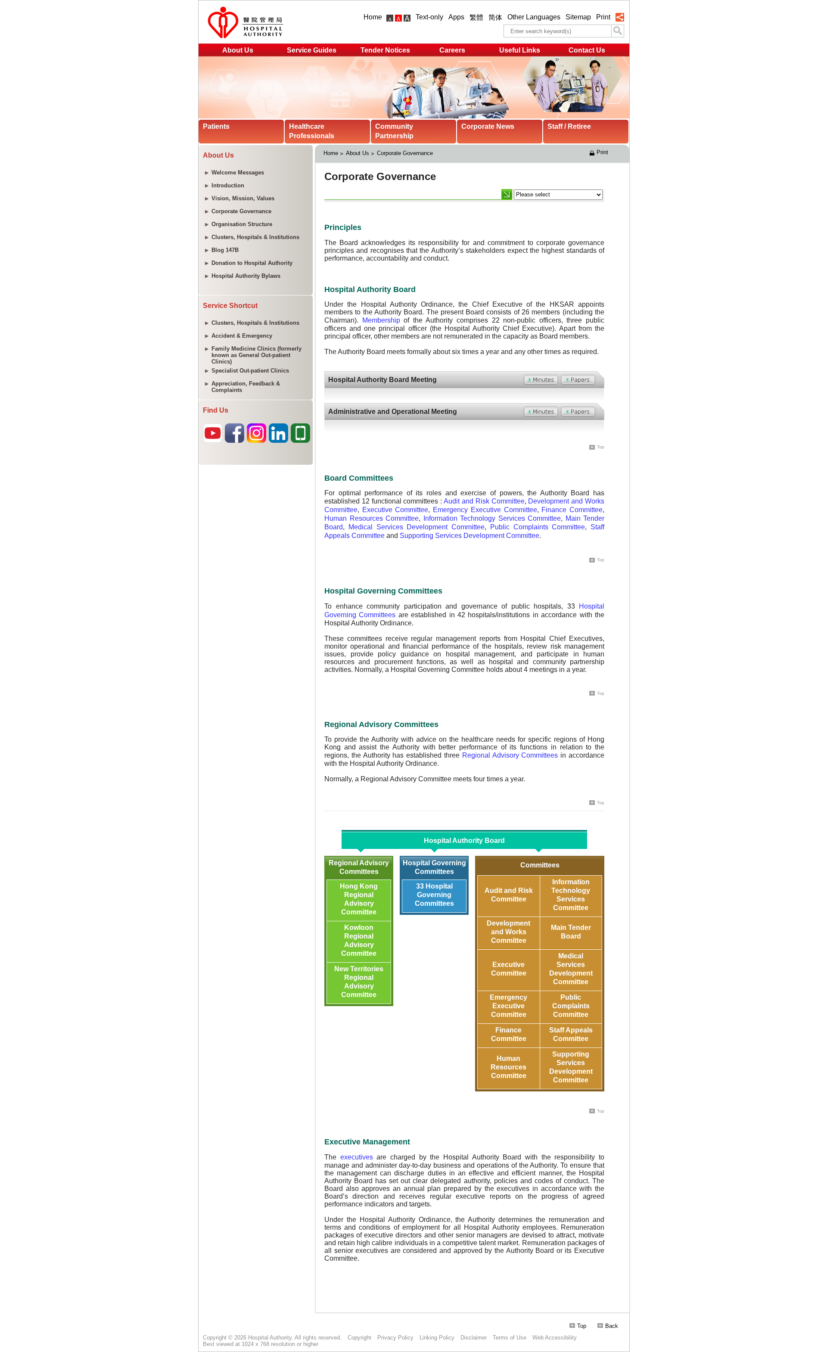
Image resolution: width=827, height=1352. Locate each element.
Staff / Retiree (569, 126)
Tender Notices (385, 50)
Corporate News (487, 126)
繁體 (476, 17)
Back (611, 1326)
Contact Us (587, 50)
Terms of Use (509, 1337)
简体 (495, 17)
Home (373, 17)
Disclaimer (473, 1337)
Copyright (359, 1337)
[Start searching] (617, 31)
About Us (237, 50)
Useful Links (519, 50)
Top (581, 1326)
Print (603, 17)
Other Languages (533, 17)
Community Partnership (394, 131)
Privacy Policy (395, 1337)
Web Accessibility (554, 1337)
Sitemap (578, 17)
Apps (456, 17)
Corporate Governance (405, 153)
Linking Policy (437, 1337)
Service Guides (311, 50)
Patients (216, 126)
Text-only (429, 17)
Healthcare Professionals (311, 131)
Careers (452, 50)
